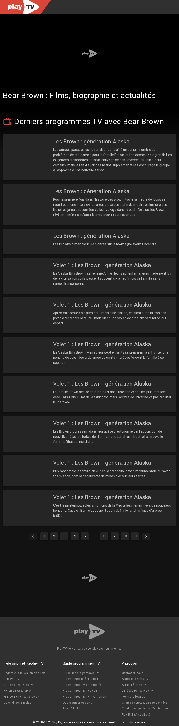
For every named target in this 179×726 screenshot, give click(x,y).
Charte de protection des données (144, 702)
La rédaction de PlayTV (137, 690)
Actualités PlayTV (134, 684)
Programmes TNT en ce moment (85, 696)
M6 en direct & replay (17, 690)
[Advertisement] (89, 53)
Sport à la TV (71, 708)
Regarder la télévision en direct (24, 673)
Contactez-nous (133, 673)
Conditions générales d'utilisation (145, 708)
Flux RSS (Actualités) (136, 714)
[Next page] (146, 536)
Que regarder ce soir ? (77, 702)
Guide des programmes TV (81, 673)
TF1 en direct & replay (18, 684)
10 (125, 536)
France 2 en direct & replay (21, 696)
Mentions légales (133, 696)
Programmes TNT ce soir (80, 690)
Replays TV (11, 678)
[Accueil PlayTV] (89, 632)
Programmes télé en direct (80, 678)
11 (135, 536)
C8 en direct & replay (17, 702)
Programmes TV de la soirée (82, 684)
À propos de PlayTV (135, 678)
